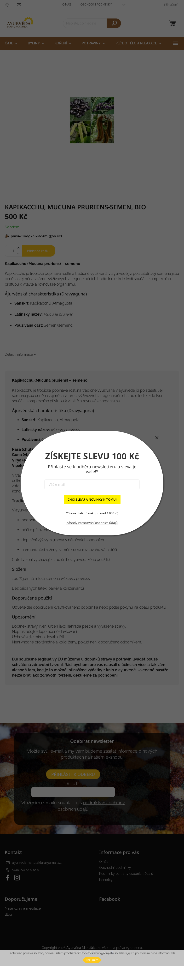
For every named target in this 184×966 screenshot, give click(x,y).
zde (173, 953)
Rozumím (92, 960)
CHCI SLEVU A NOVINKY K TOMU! (92, 499)
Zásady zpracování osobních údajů (92, 523)
